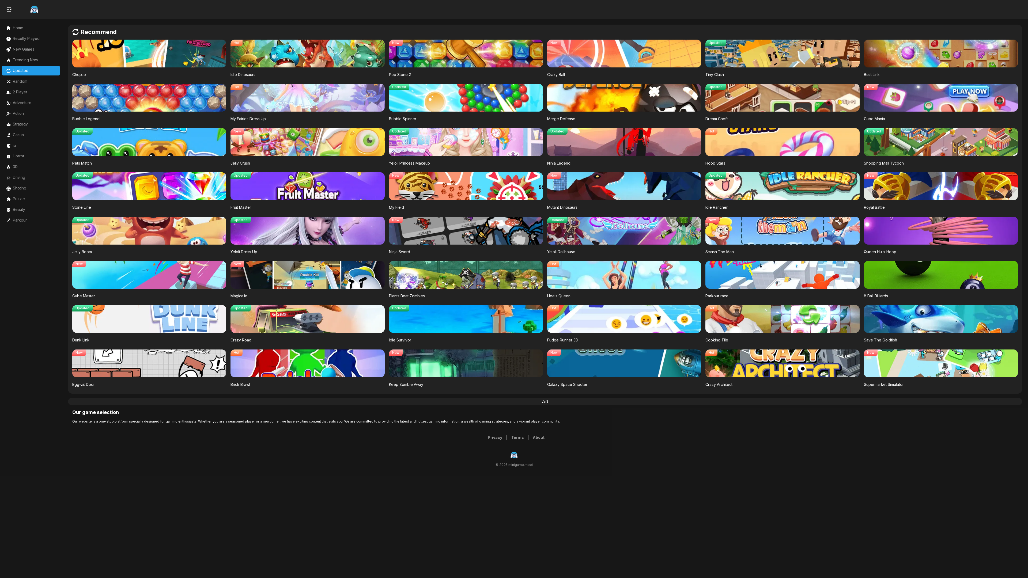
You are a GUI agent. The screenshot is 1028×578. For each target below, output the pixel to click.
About (539, 437)
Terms (517, 437)
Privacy (495, 437)
